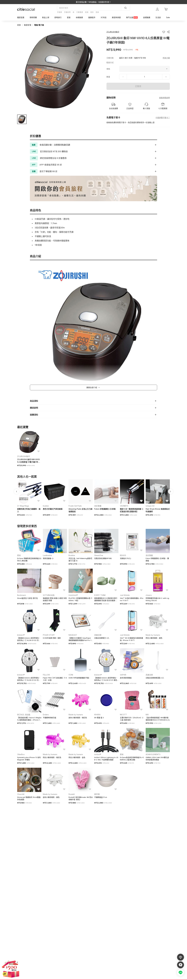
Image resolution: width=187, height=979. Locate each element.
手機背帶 (67, 12)
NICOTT (123, 714)
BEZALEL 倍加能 (23, 714)
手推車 (59, 12)
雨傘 (97, 12)
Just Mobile (125, 595)
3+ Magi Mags (23, 506)
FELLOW (46, 675)
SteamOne (98, 555)
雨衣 (92, 12)
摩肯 (19, 555)
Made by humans (153, 635)
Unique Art (150, 506)
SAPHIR (123, 675)
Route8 (72, 794)
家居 (19, 25)
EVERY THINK (100, 595)
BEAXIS (123, 555)
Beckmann (21, 595)
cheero (149, 595)
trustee (46, 506)
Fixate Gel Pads (75, 506)
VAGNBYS (124, 506)
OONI (71, 675)
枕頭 (86, 12)
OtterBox (21, 754)
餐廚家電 (27, 25)
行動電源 (79, 12)
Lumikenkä (47, 555)
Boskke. (72, 555)
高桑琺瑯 (97, 635)
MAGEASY (73, 635)
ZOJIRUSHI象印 (23, 456)
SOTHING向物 (48, 595)
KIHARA (97, 714)
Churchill (20, 794)
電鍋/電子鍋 (39, 25)
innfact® (97, 754)
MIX (147, 714)
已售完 (138, 86)
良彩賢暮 (97, 506)
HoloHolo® (73, 595)
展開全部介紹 (91, 387)
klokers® (21, 635)
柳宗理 (97, 794)
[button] (22, 119)
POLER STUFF (49, 635)
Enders (46, 714)
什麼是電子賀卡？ (163, 117)
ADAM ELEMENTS (153, 754)
